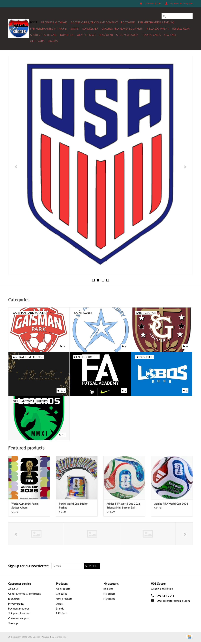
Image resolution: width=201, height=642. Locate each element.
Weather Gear (86, 35)
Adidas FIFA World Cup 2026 (171, 503)
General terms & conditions (24, 593)
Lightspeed (61, 636)
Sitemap (13, 623)
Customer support (18, 618)
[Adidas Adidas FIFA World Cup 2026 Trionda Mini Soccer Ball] (124, 477)
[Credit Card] (189, 636)
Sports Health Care (43, 35)
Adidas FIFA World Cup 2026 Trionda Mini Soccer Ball (123, 505)
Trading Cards (151, 35)
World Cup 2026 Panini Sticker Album (24, 505)
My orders (109, 593)
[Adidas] (40, 534)
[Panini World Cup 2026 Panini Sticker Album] (29, 477)
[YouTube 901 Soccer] (175, 566)
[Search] (164, 16)
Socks (74, 28)
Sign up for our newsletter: (28, 566)
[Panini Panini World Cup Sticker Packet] (77, 477)
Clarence (170, 35)
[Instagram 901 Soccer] (189, 566)
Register (108, 589)
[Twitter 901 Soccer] (154, 566)
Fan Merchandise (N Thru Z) (48, 28)
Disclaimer (14, 599)
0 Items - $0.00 (152, 3)
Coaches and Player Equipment (122, 28)
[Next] (185, 167)
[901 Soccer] (18, 28)
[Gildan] (151, 534)
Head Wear (106, 35)
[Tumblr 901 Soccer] (182, 566)
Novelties (66, 35)
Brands (53, 41)
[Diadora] (95, 534)
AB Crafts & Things (54, 22)
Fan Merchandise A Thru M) (156, 22)
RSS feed (61, 613)
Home (33, 22)
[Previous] (16, 167)
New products (64, 599)
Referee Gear (180, 28)
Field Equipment (158, 28)
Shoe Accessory (127, 35)
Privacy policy (16, 603)
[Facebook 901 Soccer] (147, 566)
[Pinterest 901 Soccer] (168, 566)
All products (63, 589)
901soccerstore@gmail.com (173, 600)
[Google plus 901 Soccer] (161, 566)
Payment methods (18, 608)
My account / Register (181, 3)
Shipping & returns (19, 613)
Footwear (128, 22)
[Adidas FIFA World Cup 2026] (172, 477)
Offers (60, 603)
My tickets (109, 599)
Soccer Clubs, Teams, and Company (94, 22)
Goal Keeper (90, 28)
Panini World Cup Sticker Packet (73, 505)
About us (13, 589)
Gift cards (37, 41)
